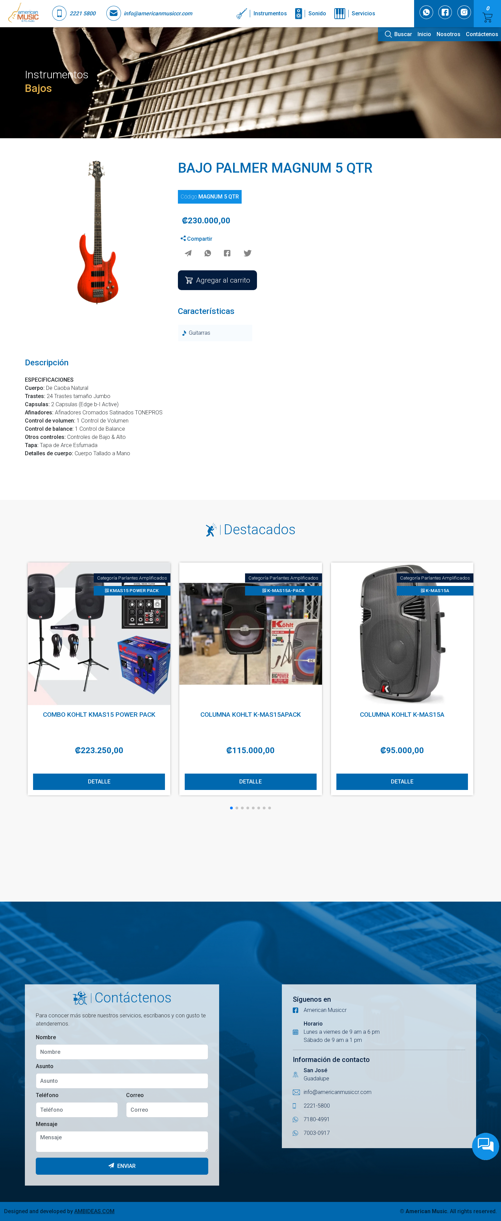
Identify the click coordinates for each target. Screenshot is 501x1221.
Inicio (424, 34)
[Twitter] (247, 254)
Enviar (126, 1166)
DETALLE (99, 781)
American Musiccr (325, 1010)
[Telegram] (188, 254)
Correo (135, 1095)
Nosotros (448, 34)
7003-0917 (317, 1133)
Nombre (46, 1037)
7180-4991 (317, 1119)
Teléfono (47, 1095)
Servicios (363, 13)
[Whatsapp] (207, 254)
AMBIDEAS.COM (94, 1211)
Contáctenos (482, 34)
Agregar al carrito (223, 280)
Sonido (317, 13)
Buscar (403, 34)
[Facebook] (227, 254)
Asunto (45, 1066)
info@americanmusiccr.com (337, 1092)
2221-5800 (317, 1106)
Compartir (199, 239)
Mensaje (46, 1124)
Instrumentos (270, 13)
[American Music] (23, 13)
